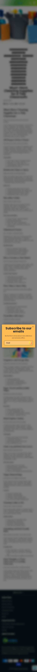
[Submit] (30, 342)
